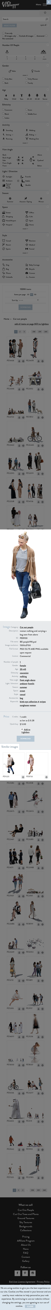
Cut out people (26, 627)
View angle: (14, 680)
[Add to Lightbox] (23, 777)
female (23, 665)
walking (23, 676)
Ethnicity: (14, 672)
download (25, 738)
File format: (13, 648)
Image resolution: (11, 645)
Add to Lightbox (26, 731)
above (32, 680)
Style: (16, 694)
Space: (15, 690)
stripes (43, 701)
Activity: (15, 676)
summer (23, 687)
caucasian (24, 673)
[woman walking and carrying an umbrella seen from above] (14, 764)
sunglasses (24, 705)
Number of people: (11, 662)
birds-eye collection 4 (29, 701)
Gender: (15, 665)
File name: (14, 641)
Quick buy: (14, 724)
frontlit (31, 683)
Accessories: (13, 698)
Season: (15, 687)
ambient (23, 683)
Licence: (15, 656)
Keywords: (14, 701)
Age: (16, 669)
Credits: (15, 716)
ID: (17, 638)
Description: (13, 630)
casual (22, 694)
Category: (14, 627)
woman (33, 705)
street (22, 690)
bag (21, 698)
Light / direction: (12, 683)
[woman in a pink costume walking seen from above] (37, 764)
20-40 (23, 669)
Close (30, 1306)
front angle (25, 680)
